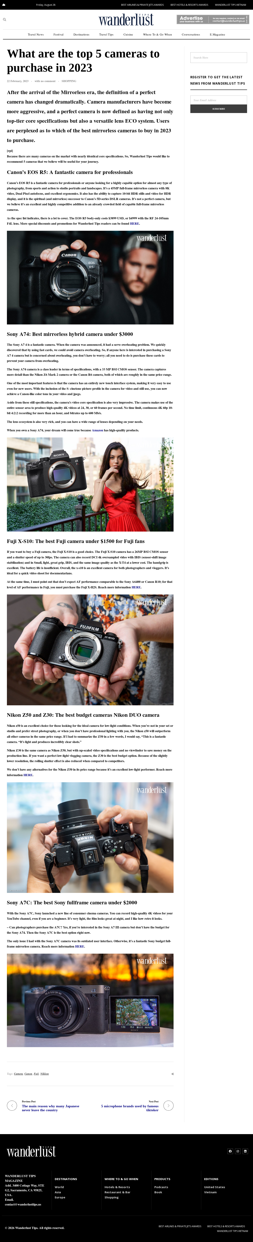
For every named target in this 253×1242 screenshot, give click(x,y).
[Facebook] (230, 1151)
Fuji (36, 1074)
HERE (134, 223)
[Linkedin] (245, 1151)
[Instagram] (238, 1151)
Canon (28, 1074)
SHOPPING (69, 81)
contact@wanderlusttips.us (23, 1204)
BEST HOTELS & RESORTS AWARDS (189, 5)
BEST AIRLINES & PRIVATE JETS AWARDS (142, 5)
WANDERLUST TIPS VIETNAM (230, 5)
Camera (18, 1074)
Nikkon (44, 1074)
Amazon (97, 430)
